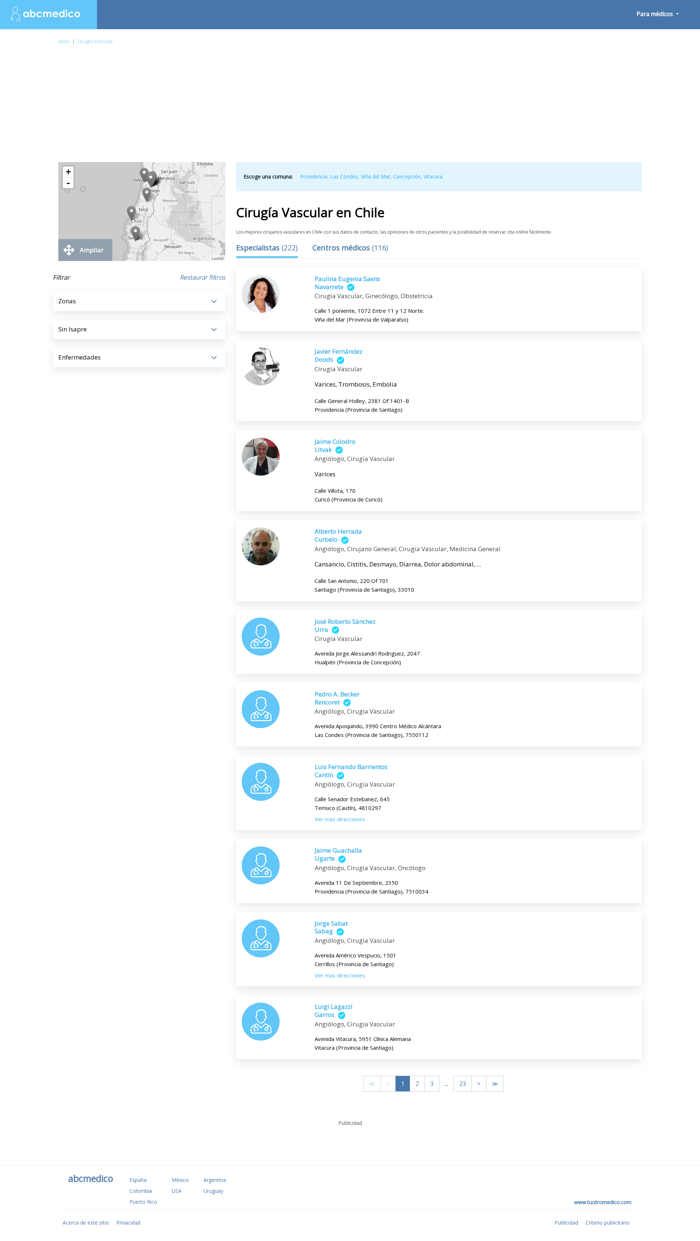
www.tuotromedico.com (602, 1202)
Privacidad (128, 1222)
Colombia (140, 1190)
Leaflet (217, 258)
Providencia (313, 176)
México (180, 1179)
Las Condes (344, 176)
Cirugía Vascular (95, 41)
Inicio (64, 41)
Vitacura (433, 176)
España (138, 1179)
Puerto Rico (143, 1201)
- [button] (68, 183)
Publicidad (566, 1222)
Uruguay (213, 1190)
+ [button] (68, 171)
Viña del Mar (375, 176)
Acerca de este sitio (86, 1222)
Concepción (407, 176)
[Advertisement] (350, 107)
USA (177, 1190)
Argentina (214, 1179)
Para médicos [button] (655, 14)
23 (462, 1084)
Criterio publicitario (608, 1222)
